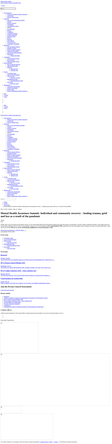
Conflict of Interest (12, 35)
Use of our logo (11, 42)
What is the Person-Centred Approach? (17, 14)
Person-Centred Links (13, 17)
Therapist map (14, 69)
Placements (10, 54)
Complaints (10, 32)
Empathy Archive (11, 48)
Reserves (9, 39)
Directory (9, 67)
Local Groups (10, 60)
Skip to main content (6, 1)
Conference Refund (12, 33)
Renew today (10, 89)
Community (7, 57)
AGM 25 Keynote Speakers (14, 52)
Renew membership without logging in (17, 91)
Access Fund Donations (13, 75)
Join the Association (12, 88)
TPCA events (10, 76)
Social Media (10, 41)
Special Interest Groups (13, 58)
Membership (7, 85)
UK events (10, 82)
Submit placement (15, 55)
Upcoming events (11, 73)
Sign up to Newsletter (12, 51)
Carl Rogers (10, 16)
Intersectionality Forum (13, 61)
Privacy (9, 38)
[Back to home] (11, 3)
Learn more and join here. (7, 290)
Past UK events (14, 83)
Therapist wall (14, 70)
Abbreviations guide (12, 66)
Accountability (11, 29)
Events (5, 72)
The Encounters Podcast (13, 47)
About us (6, 18)
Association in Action (12, 26)
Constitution (10, 24)
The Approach (7, 13)
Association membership (13, 86)
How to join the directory (13, 64)
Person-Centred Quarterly (13, 49)
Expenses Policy (11, 36)
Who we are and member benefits (16, 20)
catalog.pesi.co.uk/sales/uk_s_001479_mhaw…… (14, 230)
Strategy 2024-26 (11, 23)
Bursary (9, 30)
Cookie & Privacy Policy (46, 442)
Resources (6, 45)
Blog (5, 94)
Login (3, 5)
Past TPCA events (15, 77)
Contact (6, 95)
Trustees (9, 21)
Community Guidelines (13, 44)
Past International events (16, 80)
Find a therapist (8, 63)
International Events (12, 79)
